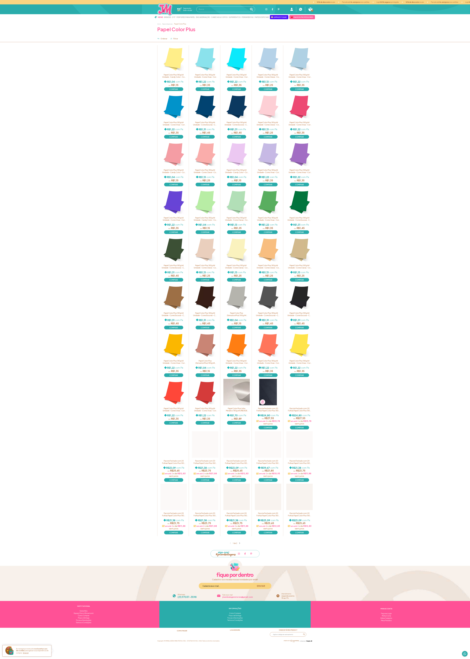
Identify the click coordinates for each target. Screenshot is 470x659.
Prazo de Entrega (235, 616)
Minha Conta (386, 616)
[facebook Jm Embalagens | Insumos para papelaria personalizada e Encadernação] (272, 9)
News (160, 17)
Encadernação (203, 17)
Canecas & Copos (219, 17)
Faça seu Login (386, 613)
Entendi (26, 653)
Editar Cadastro (386, 618)
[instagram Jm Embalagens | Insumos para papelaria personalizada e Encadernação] (266, 9)
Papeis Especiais (262, 17)
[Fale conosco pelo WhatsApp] (465, 654)
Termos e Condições (83, 622)
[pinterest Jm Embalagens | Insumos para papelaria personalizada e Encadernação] (278, 9)
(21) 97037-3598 (187, 596)
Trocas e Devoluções (83, 620)
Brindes (167, 17)
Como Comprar (83, 616)
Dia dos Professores (303, 17)
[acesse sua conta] (291, 9)
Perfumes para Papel (185, 17)
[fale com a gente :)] (300, 9)
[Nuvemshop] (291, 641)
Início (159, 24)
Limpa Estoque (280, 17)
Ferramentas (248, 17)
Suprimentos (235, 17)
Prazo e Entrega (83, 618)
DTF (174, 17)
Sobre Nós (84, 611)
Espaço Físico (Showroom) (84, 613)
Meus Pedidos (386, 620)
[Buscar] (252, 9)
